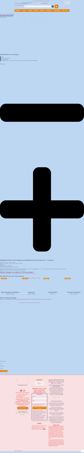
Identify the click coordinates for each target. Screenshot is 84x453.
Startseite (1, 14)
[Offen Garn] (26, 10)
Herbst (16, 273)
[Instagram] (24, 391)
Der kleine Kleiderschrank (4, 273)
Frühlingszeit (19, 273)
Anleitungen (6, 14)
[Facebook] (21, 391)
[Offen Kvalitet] (20, 10)
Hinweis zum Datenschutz (37, 405)
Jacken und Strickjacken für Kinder (28, 273)
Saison (35, 273)
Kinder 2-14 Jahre (12, 273)
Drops (1, 363)
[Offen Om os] (68, 10)
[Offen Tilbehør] (51, 10)
